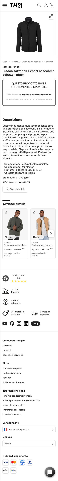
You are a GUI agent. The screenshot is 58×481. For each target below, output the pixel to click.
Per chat (6, 377)
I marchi (6, 350)
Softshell (48, 61)
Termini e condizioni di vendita (17, 396)
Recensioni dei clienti (12, 355)
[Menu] (5, 5)
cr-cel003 (24, 182)
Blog (35, 323)
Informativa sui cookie (13, 405)
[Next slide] (50, 233)
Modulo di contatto (11, 373)
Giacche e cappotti (31, 61)
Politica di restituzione (13, 382)
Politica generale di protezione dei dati (21, 400)
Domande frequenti (11, 368)
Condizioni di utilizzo (12, 414)
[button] (50, 472)
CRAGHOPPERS (11, 67)
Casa (4, 61)
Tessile (14, 61)
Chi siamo (7, 345)
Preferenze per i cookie (13, 410)
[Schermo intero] (51, 16)
